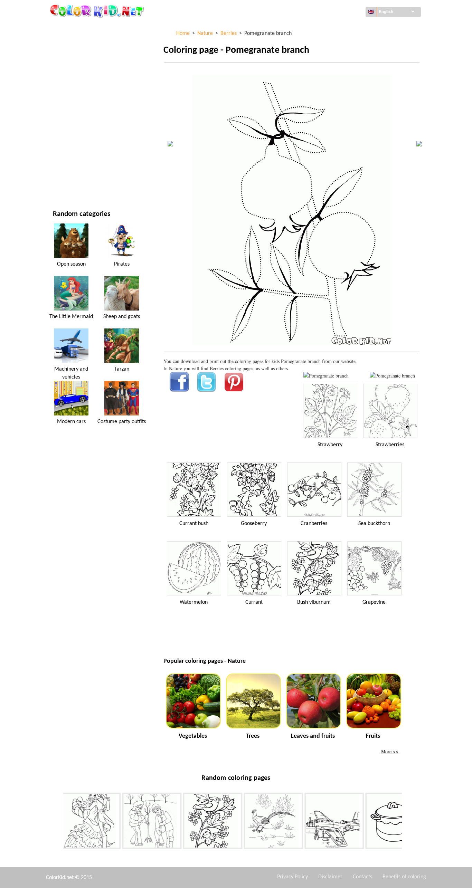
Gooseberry (254, 523)
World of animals (73, 70)
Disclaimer (330, 877)
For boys (63, 126)
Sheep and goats (121, 316)
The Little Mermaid (71, 316)
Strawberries (390, 445)
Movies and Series (73, 169)
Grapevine (374, 602)
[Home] (98, 10)
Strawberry (330, 445)
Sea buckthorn (374, 523)
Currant (254, 602)
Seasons (62, 112)
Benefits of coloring (404, 877)
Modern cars (71, 421)
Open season (71, 264)
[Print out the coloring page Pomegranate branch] (326, 375)
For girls (63, 98)
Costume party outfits (121, 421)
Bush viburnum (314, 602)
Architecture (68, 55)
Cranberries (314, 523)
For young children (75, 140)
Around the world (74, 41)
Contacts (362, 877)
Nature (61, 183)
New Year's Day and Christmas (87, 154)
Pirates (122, 264)
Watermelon (194, 602)
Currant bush (193, 523)
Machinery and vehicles (80, 27)
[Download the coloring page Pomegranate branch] (392, 375)
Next (407, 822)
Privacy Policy (292, 877)
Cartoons (64, 84)
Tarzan (121, 369)
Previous (58, 822)
